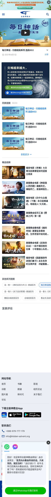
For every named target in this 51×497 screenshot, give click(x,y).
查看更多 (25, 154)
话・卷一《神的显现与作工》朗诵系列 (19, 285)
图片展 (5, 394)
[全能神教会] (25, 14)
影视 (35, 384)
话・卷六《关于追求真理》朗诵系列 (19, 291)
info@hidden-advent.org (18, 436)
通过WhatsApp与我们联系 (25, 490)
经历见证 (37, 389)
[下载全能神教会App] (4, 414)
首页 (4, 384)
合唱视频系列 (29, 298)
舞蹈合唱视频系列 (11, 298)
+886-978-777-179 (15, 431)
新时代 (21, 394)
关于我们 (37, 394)
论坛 (4, 399)
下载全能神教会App (12, 408)
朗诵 (20, 389)
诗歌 (4, 389)
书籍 (20, 384)
